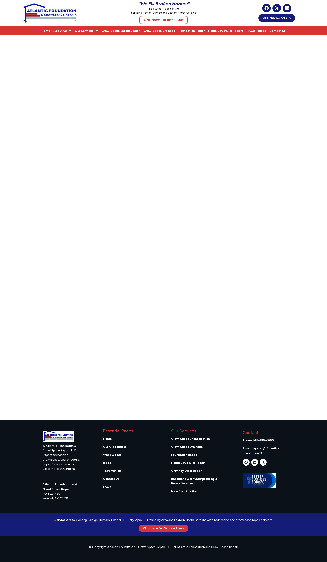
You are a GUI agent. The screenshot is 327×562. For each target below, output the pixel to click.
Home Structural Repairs (225, 31)
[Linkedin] (287, 8)
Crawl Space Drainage (159, 31)
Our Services (84, 31)
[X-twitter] (276, 8)
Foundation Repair (192, 31)
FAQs (251, 31)
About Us (60, 31)
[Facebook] (266, 8)
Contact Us (277, 31)
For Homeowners (274, 18)
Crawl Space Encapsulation (121, 31)
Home (45, 31)
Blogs (262, 31)
